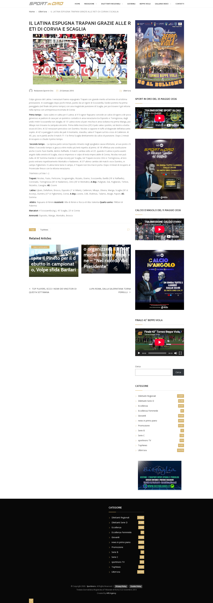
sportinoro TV (144, 440)
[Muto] (175, 353)
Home (77, 4)
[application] (159, 342)
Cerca (138, 366)
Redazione (89, 4)
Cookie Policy (136, 586)
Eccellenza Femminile (148, 410)
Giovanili (131, 4)
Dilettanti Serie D (146, 400)
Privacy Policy (121, 586)
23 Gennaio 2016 (67, 90)
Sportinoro (91, 586)
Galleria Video (162, 4)
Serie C (141, 435)
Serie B (141, 430)
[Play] (139, 353)
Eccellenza (143, 405)
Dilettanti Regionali (110, 4)
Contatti (179, 4)
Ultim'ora (42, 11)
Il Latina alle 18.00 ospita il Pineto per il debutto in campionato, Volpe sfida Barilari (53, 261)
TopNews (44, 230)
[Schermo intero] (180, 353)
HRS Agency (111, 593)
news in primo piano (40, 247)
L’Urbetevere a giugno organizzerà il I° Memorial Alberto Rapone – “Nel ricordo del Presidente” (106, 254)
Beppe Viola (145, 4)
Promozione (144, 425)
